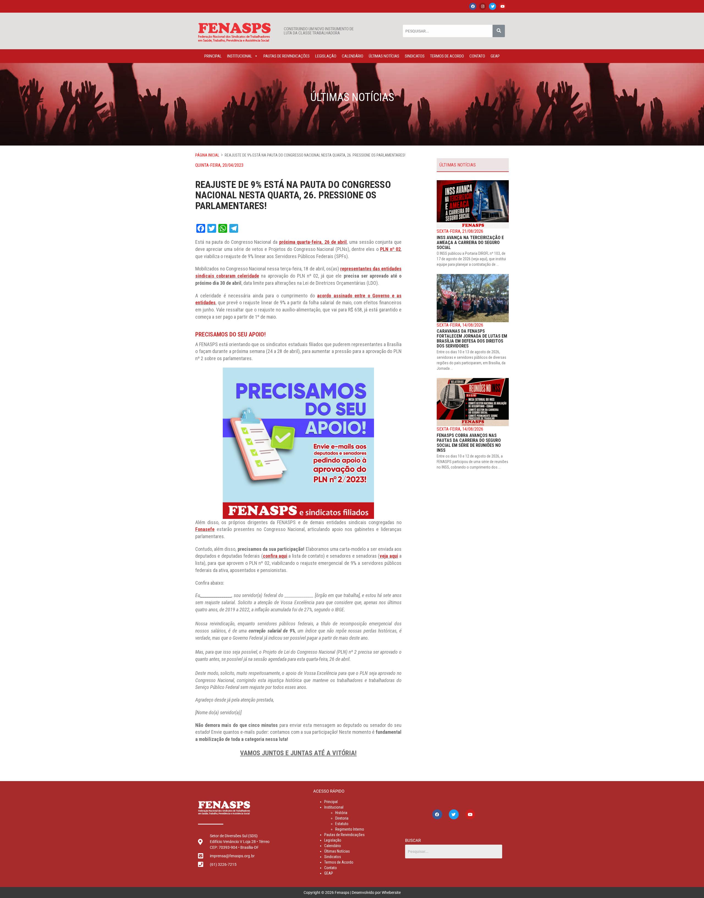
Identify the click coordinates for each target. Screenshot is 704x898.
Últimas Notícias (384, 56)
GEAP (495, 56)
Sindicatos (415, 56)
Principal (213, 56)
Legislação (325, 56)
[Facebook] (472, 6)
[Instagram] (482, 6)
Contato (477, 56)
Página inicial (207, 155)
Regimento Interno (349, 829)
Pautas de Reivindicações (286, 56)
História (341, 813)
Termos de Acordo (447, 56)
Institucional (239, 56)
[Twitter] (492, 6)
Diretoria (341, 818)
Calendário (352, 56)
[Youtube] (502, 6)
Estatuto (341, 824)
